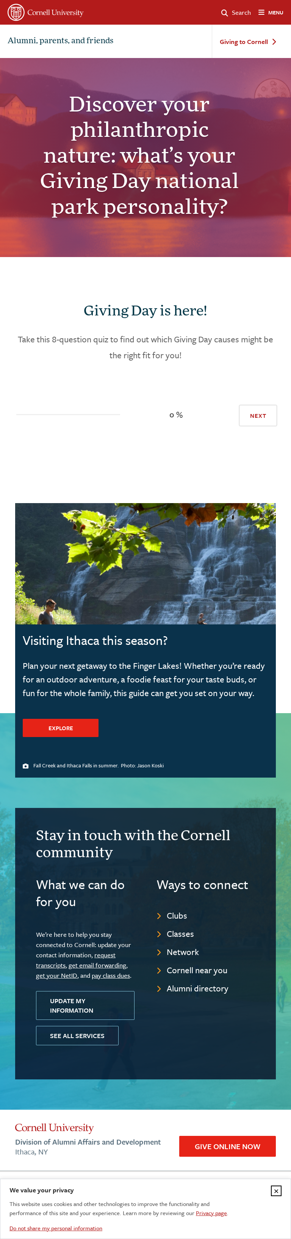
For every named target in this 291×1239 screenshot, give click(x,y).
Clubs (177, 915)
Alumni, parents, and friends (60, 41)
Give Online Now (227, 1146)
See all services (77, 1035)
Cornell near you (197, 970)
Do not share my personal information (55, 1228)
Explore (60, 728)
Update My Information (71, 1005)
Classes (180, 933)
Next (258, 415)
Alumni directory (197, 988)
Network (183, 952)
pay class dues (111, 975)
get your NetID (56, 975)
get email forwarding (97, 965)
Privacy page (211, 1213)
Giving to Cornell (244, 42)
